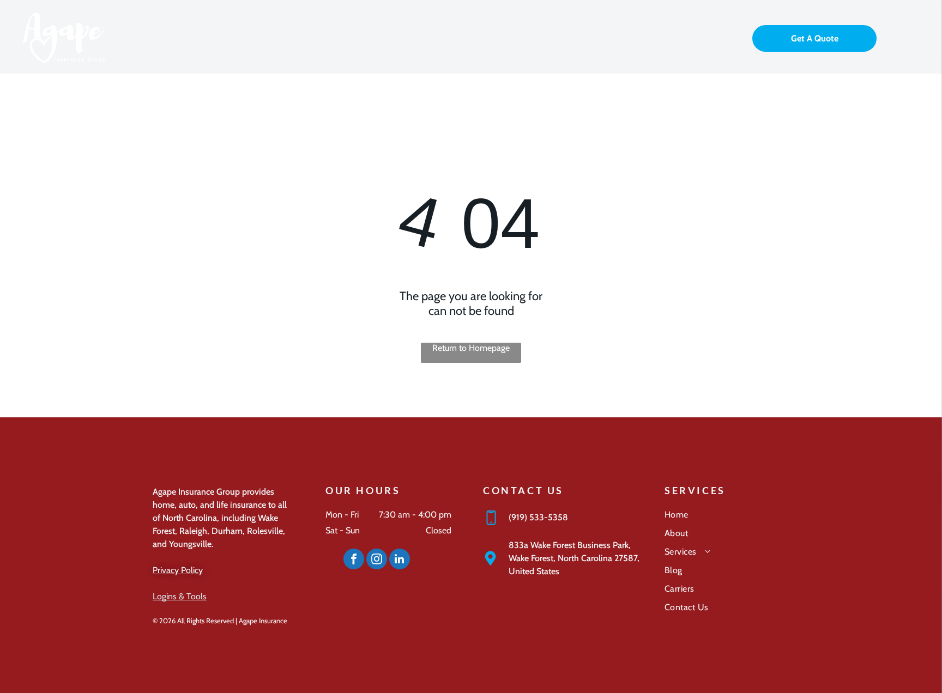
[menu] (918, 37)
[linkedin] (399, 560)
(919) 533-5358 (538, 517)
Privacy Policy (178, 570)
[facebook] (353, 560)
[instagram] (376, 560)
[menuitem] (727, 518)
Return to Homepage (471, 348)
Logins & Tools (180, 596)
